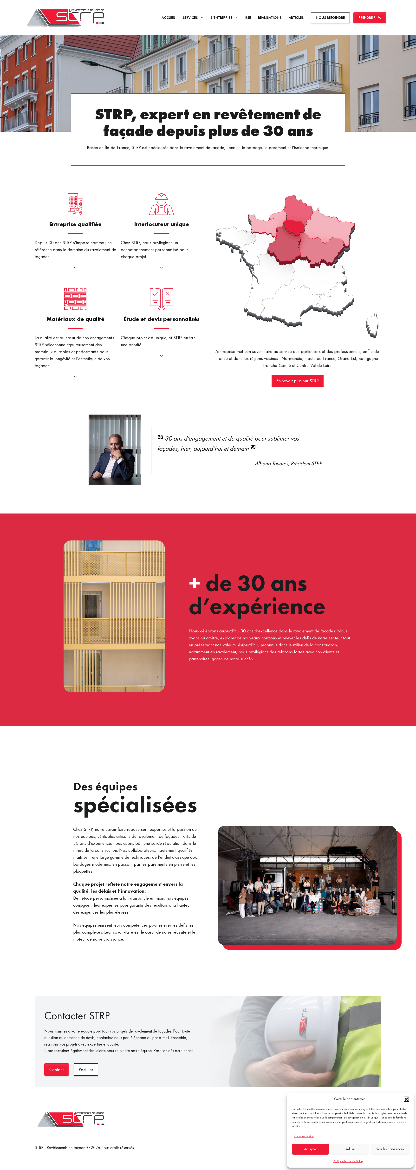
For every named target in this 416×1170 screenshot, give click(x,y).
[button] (406, 1099)
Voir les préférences (390, 1149)
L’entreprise (221, 17)
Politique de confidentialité (348, 1161)
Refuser (350, 1149)
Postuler (86, 1069)
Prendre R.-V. (369, 17)
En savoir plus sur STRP (297, 381)
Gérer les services (304, 1136)
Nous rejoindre (330, 17)
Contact (56, 1069)
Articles (296, 17)
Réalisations (269, 17)
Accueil (169, 17)
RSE (248, 17)
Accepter (310, 1149)
